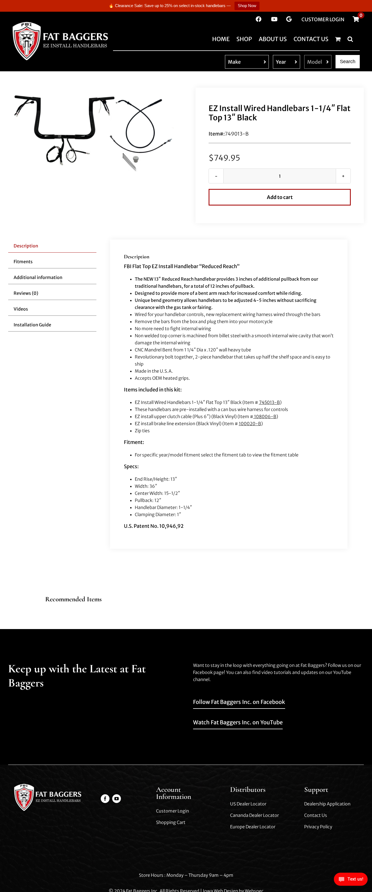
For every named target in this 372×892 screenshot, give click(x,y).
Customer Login (172, 811)
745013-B (269, 402)
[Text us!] (351, 880)
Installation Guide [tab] (32, 324)
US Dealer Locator (248, 804)
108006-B (264, 416)
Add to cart (280, 197)
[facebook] (105, 798)
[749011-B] (92, 131)
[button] (350, 38)
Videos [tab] (21, 309)
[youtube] (116, 798)
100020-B (250, 423)
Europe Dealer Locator (252, 826)
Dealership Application (327, 804)
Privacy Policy (318, 826)
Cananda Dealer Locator (254, 815)
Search (347, 61)
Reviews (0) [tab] (26, 293)
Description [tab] (26, 246)
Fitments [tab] (23, 261)
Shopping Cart (170, 822)
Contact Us (315, 815)
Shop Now (247, 5)
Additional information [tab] (38, 277)
